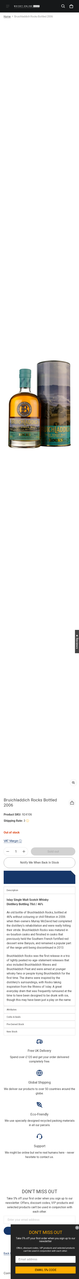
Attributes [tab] (12, 1009)
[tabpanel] (39, 950)
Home (7, 16)
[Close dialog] (76, 1227)
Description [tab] (12, 890)
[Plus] (24, 851)
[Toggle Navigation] (8, 6)
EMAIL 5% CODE (44, 1270)
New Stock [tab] (12, 1031)
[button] (63, 6)
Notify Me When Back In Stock (39, 862)
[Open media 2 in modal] (39, 404)
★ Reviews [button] (77, 641)
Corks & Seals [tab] (14, 1017)
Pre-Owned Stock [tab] (15, 1024)
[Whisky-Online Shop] (27, 6)
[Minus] (8, 851)
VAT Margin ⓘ (13, 841)
